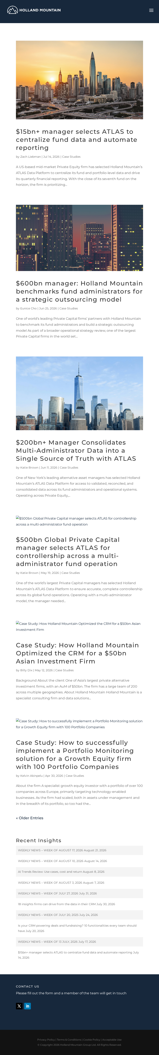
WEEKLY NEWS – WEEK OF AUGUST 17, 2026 (50, 850)
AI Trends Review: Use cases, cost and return (50, 872)
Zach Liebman (30, 157)
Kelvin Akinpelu (31, 776)
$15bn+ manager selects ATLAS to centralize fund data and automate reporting (76, 140)
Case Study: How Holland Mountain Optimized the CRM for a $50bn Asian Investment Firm (77, 653)
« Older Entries (29, 818)
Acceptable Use (112, 1039)
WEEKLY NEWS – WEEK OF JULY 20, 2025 (48, 915)
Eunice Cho (28, 308)
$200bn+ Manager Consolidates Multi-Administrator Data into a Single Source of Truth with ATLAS (76, 450)
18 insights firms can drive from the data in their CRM (57, 904)
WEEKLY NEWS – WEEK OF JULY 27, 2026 (48, 893)
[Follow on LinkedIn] (27, 1006)
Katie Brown (29, 467)
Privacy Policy (46, 1039)
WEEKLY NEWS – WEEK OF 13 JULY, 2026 (48, 942)
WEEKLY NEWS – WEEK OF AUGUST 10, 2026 (50, 861)
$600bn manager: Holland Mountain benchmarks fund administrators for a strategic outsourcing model (79, 291)
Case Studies (71, 157)
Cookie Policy (91, 1039)
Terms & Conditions (69, 1039)
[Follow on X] (19, 1006)
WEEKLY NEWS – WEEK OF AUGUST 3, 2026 (50, 882)
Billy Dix (26, 670)
